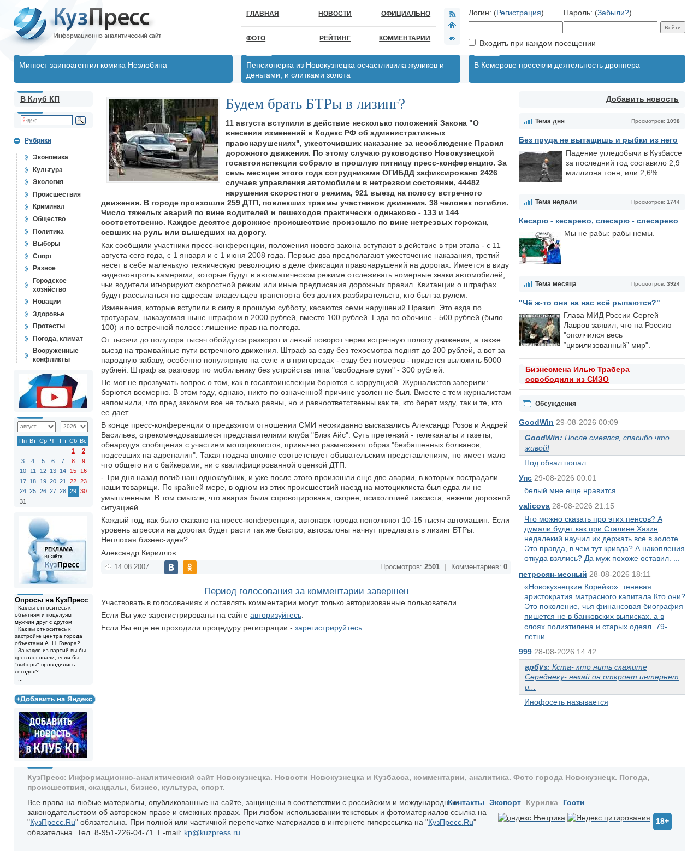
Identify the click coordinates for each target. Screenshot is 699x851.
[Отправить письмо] (452, 38)
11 (33, 471)
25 (32, 491)
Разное (44, 268)
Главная (262, 13)
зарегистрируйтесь (328, 627)
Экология (48, 182)
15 (73, 471)
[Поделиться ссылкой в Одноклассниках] (190, 567)
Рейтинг (335, 38)
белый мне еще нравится (570, 490)
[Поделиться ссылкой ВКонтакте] (171, 567)
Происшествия (57, 194)
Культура (48, 170)
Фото (255, 38)
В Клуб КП (40, 98)
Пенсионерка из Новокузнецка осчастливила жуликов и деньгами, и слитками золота (345, 70)
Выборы (46, 243)
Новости (335, 13)
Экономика (50, 157)
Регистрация (518, 12)
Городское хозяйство (50, 285)
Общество (49, 219)
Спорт (42, 256)
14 (63, 471)
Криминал (49, 206)
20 (53, 481)
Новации (47, 301)
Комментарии (404, 38)
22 (73, 481)
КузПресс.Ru (52, 822)
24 (23, 491)
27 (53, 491)
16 (83, 471)
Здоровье (48, 314)
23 (83, 481)
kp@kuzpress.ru (212, 832)
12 (43, 471)
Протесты (49, 326)
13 (53, 471)
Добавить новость (642, 98)
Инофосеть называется (566, 702)
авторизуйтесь (275, 615)
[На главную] (452, 26)
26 (43, 491)
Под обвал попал (555, 462)
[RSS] (452, 13)
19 (43, 481)
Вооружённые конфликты (56, 355)
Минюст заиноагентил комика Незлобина (93, 65)
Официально (405, 13)
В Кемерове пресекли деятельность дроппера (557, 65)
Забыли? (613, 12)
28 (63, 491)
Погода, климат (58, 338)
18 (32, 481)
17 (23, 481)
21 (63, 481)
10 (23, 471)
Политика (48, 231)
